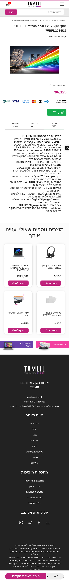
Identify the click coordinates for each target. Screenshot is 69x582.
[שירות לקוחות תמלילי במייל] (47, 523)
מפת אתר (34, 440)
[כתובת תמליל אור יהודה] (30, 523)
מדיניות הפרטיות (34, 451)
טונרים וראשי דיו (34, 497)
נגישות (34, 457)
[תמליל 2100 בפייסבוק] (38, 523)
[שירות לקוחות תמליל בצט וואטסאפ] (21, 523)
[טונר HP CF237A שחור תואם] (18, 300)
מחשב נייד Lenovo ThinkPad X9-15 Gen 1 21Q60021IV (19, 268)
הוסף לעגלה (51, 283)
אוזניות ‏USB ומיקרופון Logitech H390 (51, 266)
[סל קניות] (7, 5)
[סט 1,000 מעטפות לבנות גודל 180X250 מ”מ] (50, 300)
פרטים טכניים (34, 125)
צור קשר (34, 463)
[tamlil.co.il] (34, 4)
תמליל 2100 (63, 20)
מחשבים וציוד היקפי (34, 480)
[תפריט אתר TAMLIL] (62, 4)
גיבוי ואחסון (34, 486)
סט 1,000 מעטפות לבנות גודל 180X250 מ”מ (52, 315)
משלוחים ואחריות (15, 125)
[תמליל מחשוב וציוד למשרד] (34, 373)
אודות (34, 429)
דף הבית (34, 423)
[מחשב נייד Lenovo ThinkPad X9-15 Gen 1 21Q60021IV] (18, 252)
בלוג (35, 434)
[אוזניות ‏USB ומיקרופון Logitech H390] (50, 252)
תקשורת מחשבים (34, 492)
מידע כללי (54, 125)
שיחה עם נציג (57, 112)
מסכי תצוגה (46, 20)
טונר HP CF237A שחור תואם (18, 314)
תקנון (34, 446)
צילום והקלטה (34, 503)
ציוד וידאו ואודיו (54, 20)
